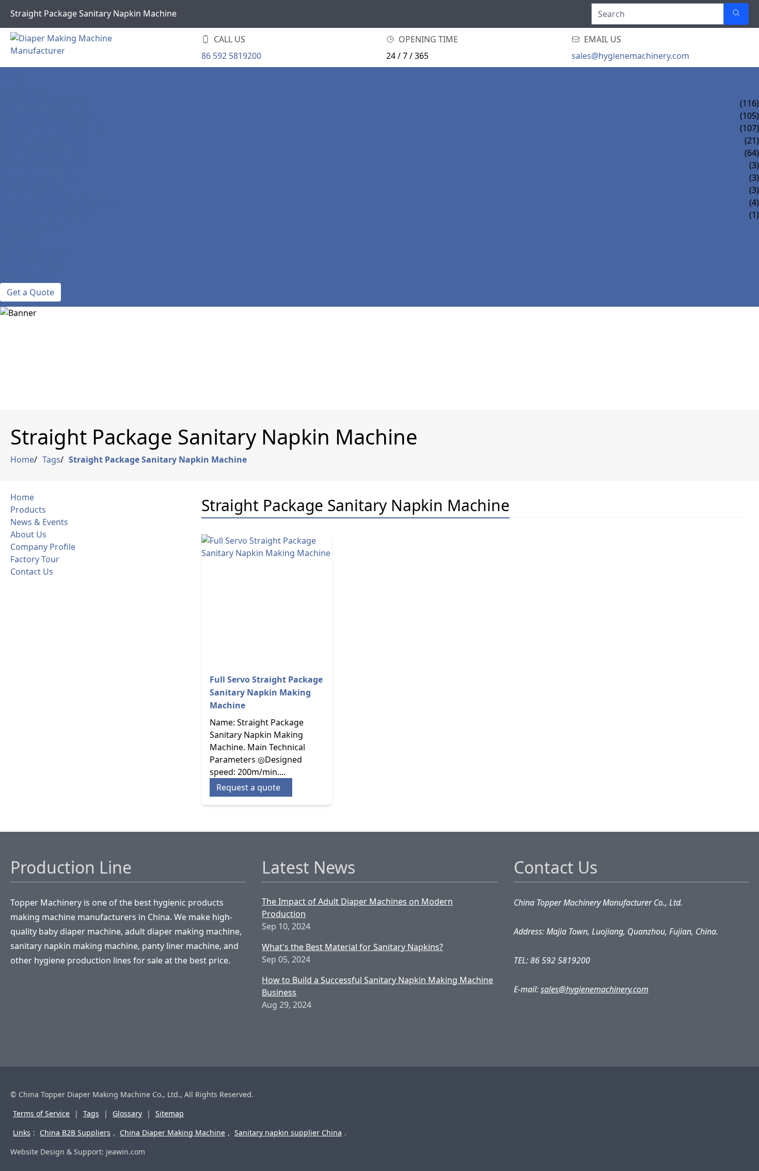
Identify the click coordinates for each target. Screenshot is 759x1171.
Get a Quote (30, 292)
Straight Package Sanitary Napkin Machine (158, 459)
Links (21, 1132)
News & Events (32, 227)
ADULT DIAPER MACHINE (48, 115)
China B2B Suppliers (75, 1132)
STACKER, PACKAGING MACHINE (62, 202)
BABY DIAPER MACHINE (45, 103)
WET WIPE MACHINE (39, 177)
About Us (20, 239)
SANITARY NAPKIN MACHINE (55, 128)
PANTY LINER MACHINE (45, 140)
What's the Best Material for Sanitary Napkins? (352, 947)
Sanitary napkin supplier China (288, 1132)
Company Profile (37, 252)
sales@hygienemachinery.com (630, 55)
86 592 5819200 (231, 55)
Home (12, 78)
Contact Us (25, 276)
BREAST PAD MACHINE (43, 165)
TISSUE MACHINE (33, 190)
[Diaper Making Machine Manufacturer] (72, 47)
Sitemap (169, 1113)
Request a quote (248, 787)
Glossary (127, 1113)
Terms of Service (41, 1113)
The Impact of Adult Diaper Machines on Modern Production (357, 908)
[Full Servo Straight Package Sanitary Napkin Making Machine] (266, 599)
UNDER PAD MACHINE (43, 153)
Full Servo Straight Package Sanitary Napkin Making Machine (266, 692)
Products (22, 91)
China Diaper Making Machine (172, 1132)
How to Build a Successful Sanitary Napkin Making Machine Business (377, 986)
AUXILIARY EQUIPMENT (45, 214)
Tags (51, 459)
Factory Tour (30, 264)
